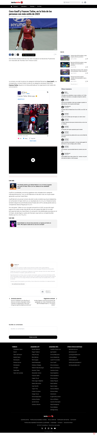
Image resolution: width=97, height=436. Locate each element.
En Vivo (39, 6)
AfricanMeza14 (67, 106)
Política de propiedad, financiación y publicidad (36, 422)
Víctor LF (14, 16)
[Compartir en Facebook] (10, 55)
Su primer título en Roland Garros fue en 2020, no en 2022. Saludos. (74, 110)
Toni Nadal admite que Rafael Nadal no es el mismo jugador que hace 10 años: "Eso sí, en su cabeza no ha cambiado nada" (34, 186)
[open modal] (85, 2)
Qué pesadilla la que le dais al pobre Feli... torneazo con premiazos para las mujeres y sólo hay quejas (74, 157)
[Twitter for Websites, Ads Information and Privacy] (48, 136)
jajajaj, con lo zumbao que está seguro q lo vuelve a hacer (73, 116)
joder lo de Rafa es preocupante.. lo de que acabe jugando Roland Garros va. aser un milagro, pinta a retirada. (74, 143)
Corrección (73, 419)
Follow (28, 93)
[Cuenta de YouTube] (55, 428)
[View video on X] (33, 119)
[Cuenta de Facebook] (45, 428)
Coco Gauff (50, 81)
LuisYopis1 (66, 113)
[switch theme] (82, 2)
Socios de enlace (68, 422)
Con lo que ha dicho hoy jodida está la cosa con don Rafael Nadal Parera (74, 135)
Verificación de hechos (63, 419)
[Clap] (42, 291)
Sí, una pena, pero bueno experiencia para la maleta (71, 129)
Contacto (60, 422)
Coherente (66, 99)
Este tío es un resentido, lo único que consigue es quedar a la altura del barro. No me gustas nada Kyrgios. (74, 103)
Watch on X (44, 105)
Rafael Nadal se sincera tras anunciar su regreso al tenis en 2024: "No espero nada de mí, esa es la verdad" (34, 223)
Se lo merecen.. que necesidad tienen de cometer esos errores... (74, 150)
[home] (11, 6)
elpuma (65, 92)
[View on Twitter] (47, 93)
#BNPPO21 (21, 99)
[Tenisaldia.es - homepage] (17, 2)
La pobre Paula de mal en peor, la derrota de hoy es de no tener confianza (74, 123)
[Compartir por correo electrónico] (15, 55)
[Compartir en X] (13, 55)
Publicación (33, 337)
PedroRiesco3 (67, 153)
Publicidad (53, 422)
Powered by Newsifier (48, 431)
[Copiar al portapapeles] (18, 55)
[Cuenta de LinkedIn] (51, 428)
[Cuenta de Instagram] (48, 428)
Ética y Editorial (52, 419)
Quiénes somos (25, 419)
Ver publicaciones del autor (18, 284)
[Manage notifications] (94, 433)
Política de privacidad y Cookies (38, 419)
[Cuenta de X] (42, 428)
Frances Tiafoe (13, 85)
